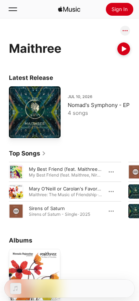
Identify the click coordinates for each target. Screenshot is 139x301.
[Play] (123, 48)
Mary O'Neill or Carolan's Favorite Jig (70, 189)
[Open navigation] (13, 9)
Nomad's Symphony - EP (99, 105)
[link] (27, 153)
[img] (69, 9)
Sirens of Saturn (47, 208)
